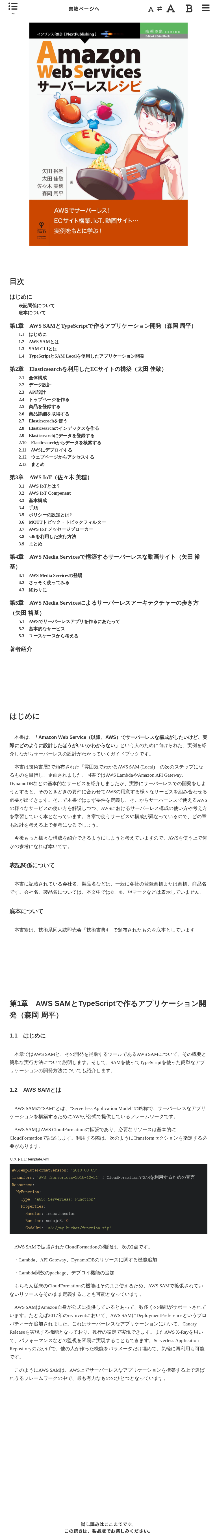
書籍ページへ (84, 8)
